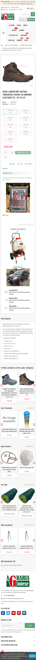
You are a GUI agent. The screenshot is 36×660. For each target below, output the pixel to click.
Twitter (8, 613)
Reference (5, 104)
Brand (4, 102)
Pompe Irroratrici (18, 229)
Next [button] (34, 385)
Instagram (24, 613)
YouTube (14, 613)
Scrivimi (4, 168)
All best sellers (30, 446)
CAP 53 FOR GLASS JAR (27, 467)
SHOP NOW (29, 3)
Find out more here (14, 658)
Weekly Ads (5, 7)
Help (20, 9)
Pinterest (29, 164)
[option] (9, 387)
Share (13, 164)
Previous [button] (1, 385)
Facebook (3, 613)
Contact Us (13, 9)
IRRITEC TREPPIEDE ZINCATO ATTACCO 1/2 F (27, 547)
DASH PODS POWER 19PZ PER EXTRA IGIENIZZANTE (9, 430)
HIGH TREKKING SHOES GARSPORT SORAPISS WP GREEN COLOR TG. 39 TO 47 (26, 392)
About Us (5, 9)
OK (30, 625)
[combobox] (28, 14)
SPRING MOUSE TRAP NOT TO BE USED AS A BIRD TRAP (9, 469)
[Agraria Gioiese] (8, 16)
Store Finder (14, 7)
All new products (29, 525)
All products (31, 408)
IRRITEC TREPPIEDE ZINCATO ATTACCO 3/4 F (9, 547)
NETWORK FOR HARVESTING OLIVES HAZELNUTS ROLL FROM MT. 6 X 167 (27, 509)
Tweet (21, 164)
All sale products (29, 484)
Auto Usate (18, 267)
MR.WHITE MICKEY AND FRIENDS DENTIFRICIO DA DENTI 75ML (26, 431)
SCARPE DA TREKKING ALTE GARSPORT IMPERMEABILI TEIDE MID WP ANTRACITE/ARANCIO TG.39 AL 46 (9, 393)
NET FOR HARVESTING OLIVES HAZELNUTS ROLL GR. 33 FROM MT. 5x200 (9, 508)
